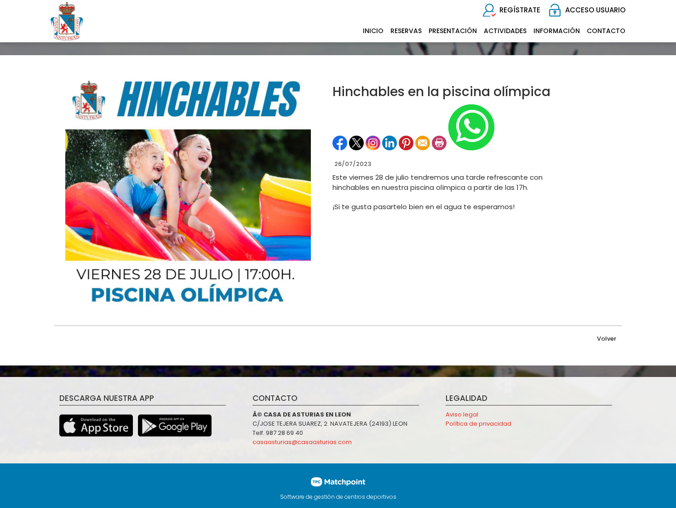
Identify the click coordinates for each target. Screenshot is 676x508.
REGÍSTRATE (519, 10)
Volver (606, 338)
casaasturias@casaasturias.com (302, 442)
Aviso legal (462, 414)
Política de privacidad (478, 423)
